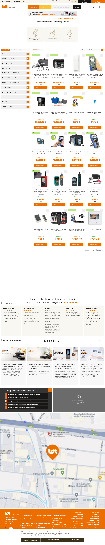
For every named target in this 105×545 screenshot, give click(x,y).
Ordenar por (85, 49)
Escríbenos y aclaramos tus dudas (28, 520)
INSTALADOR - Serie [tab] (9, 78)
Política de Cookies (58, 535)
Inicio (33, 18)
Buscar (77, 7)
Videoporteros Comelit (59, 526)
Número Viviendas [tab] (9, 92)
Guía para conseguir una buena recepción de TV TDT (23, 401)
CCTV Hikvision (57, 522)
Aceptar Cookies (30, 540)
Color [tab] (4, 97)
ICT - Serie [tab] (6, 68)
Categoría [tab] (6, 53)
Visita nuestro (43, 521)
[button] (47, 55)
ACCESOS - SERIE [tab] (8, 107)
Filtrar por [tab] (4, 49)
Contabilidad (10, 524)
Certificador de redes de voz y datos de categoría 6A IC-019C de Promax (76, 231)
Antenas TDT (79, 514)
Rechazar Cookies (75, 540)
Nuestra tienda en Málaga (27, 526)
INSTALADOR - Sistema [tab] (10, 73)
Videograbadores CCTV (92, 522)
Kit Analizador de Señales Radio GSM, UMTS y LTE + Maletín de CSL (41, 191)
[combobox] (62, 7)
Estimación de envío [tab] (10, 82)
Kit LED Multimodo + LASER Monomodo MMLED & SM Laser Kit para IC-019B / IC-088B (59, 114)
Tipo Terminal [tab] (7, 87)
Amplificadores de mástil (76, 527)
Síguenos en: (41, 527)
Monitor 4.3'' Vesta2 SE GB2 (94, 229)
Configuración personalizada (53, 540)
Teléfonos (96, 514)
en (76, 1)
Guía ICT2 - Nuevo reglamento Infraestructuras (21, 407)
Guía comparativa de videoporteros (18, 397)
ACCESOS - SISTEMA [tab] (9, 58)
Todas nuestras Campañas (57, 519)
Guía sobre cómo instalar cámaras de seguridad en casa (24, 394)
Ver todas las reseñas (8, 303)
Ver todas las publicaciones (12, 340)
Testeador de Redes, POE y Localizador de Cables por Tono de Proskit (58, 191)
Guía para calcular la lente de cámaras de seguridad (23, 404)
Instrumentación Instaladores (44, 18)
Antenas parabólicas (77, 516)
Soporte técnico (10, 521)
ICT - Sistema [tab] (7, 63)
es (73, 1)
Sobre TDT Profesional (28, 523)
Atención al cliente (11, 519)
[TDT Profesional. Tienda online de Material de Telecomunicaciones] (9, 7)
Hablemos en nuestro (44, 524)
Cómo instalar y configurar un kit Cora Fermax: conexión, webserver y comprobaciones (65, 366)
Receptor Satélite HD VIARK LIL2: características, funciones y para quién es (39, 366)
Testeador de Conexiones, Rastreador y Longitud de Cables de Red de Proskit (77, 191)
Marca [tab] (5, 102)
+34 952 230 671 (10, 517)
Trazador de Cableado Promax (76, 112)
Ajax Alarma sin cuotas (59, 524)
